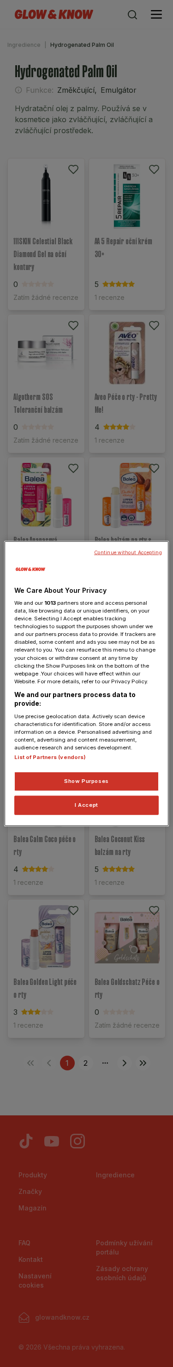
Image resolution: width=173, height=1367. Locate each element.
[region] (86, 683)
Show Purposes (86, 781)
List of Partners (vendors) (50, 757)
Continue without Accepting (128, 552)
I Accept (86, 805)
